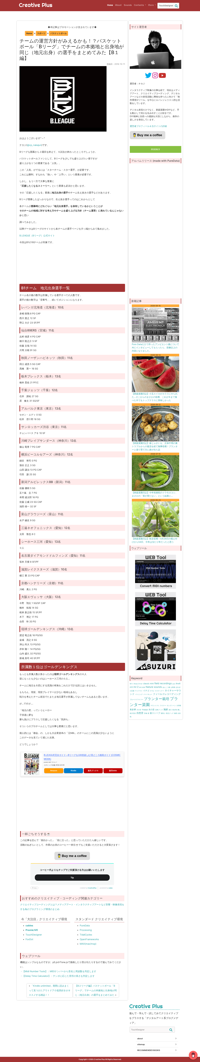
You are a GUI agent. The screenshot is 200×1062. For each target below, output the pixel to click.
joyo (173, 684)
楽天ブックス (93, 771)
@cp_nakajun (34, 145)
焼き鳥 (174, 710)
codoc (111, 888)
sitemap (141, 1044)
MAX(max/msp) (88, 943)
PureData (85, 925)
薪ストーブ (155, 713)
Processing (86, 930)
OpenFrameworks (89, 939)
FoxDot (29, 939)
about (140, 1038)
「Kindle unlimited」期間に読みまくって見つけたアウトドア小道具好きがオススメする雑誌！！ (49, 990)
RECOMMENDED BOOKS (148, 1050)
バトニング (139, 694)
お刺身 (173, 687)
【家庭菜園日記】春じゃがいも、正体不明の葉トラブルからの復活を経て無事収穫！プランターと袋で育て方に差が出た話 (155, 446)
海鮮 (165, 709)
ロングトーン (171, 705)
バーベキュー (147, 694)
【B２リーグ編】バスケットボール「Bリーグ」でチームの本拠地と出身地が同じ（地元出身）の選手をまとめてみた (96, 990)
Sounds (128, 5)
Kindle (73, 771)
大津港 (178, 705)
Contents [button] (139, 5)
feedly (155, 149)
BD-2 (131, 684)
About (118, 5)
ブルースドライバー (136, 699)
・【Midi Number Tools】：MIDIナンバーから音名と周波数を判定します (58, 971)
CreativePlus (92, 888)
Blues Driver (138, 684)
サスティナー (159, 691)
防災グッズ (169, 713)
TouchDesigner (34, 934)
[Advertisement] (73, 265)
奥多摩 (133, 709)
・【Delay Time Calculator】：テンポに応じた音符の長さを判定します (57, 976)
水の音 (151, 709)
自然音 (139, 712)
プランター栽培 (156, 699)
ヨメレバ (54, 762)
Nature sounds (154, 686)
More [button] (151, 5)
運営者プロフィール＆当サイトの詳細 (148, 126)
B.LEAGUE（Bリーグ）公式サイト (37, 235)
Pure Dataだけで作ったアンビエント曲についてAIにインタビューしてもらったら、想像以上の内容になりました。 (155, 347)
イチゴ (146, 690)
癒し (179, 710)
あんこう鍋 (166, 687)
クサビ (152, 691)
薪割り (163, 713)
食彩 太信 (177, 713)
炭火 (170, 710)
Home (110, 5)
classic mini (148, 683)
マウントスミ (154, 705)
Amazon (53, 771)
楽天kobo (113, 771)
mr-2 (136, 686)
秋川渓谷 (133, 713)
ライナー (163, 705)
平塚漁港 (145, 710)
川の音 (139, 710)
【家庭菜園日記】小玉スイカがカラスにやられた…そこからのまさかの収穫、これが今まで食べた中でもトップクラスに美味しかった (155, 397)
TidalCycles (86, 934)
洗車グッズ (159, 710)
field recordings (163, 683)
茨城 (145, 713)
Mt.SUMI (142, 687)
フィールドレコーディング (167, 694)
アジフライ (138, 691)
